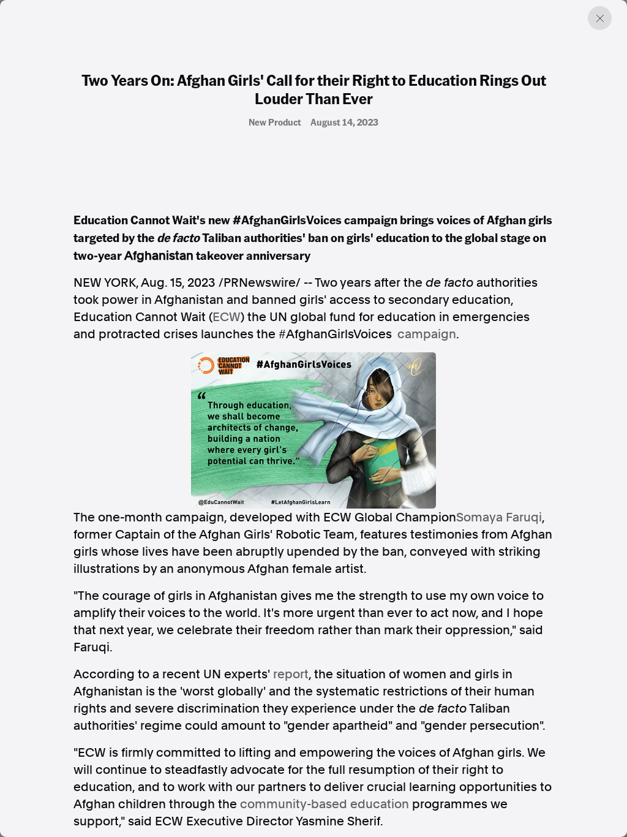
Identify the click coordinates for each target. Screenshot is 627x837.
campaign (426, 334)
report (291, 674)
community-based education (324, 804)
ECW (226, 316)
